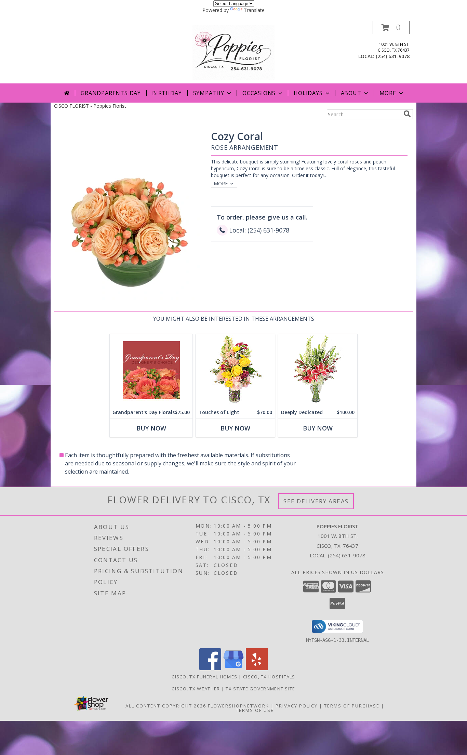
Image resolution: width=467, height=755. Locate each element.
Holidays (308, 93)
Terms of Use (255, 710)
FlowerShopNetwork (238, 706)
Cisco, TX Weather (196, 689)
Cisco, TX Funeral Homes (204, 677)
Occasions (259, 93)
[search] (407, 114)
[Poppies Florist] (233, 52)
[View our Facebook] (210, 668)
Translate (254, 10)
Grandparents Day (111, 93)
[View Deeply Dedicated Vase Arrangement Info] (317, 370)
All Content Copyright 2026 (165, 706)
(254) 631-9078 (393, 56)
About (351, 93)
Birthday (167, 93)
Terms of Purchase (351, 706)
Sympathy (208, 93)
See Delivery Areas (316, 501)
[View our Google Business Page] (233, 668)
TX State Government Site (260, 689)
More (387, 93)
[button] (391, 27)
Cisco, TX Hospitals (269, 677)
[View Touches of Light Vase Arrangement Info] (235, 370)
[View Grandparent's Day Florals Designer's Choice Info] (151, 370)
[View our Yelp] (257, 668)
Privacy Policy (297, 706)
